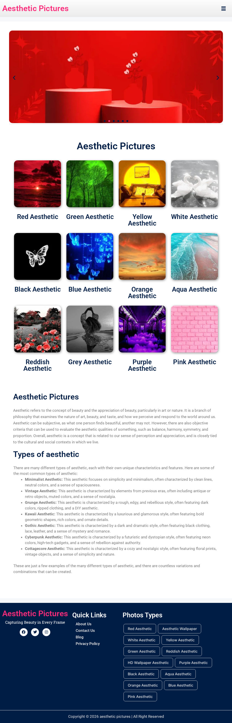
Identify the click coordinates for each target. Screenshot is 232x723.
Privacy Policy (88, 643)
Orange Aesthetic (142, 292)
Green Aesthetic (90, 217)
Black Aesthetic (37, 289)
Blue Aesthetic (89, 289)
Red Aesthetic (37, 217)
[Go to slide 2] (109, 121)
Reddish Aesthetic (37, 365)
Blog (80, 637)
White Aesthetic (194, 217)
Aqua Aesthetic (194, 289)
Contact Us (85, 630)
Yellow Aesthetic (142, 220)
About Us (84, 624)
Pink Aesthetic (194, 362)
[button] (223, 8)
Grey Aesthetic (90, 362)
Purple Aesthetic (142, 365)
